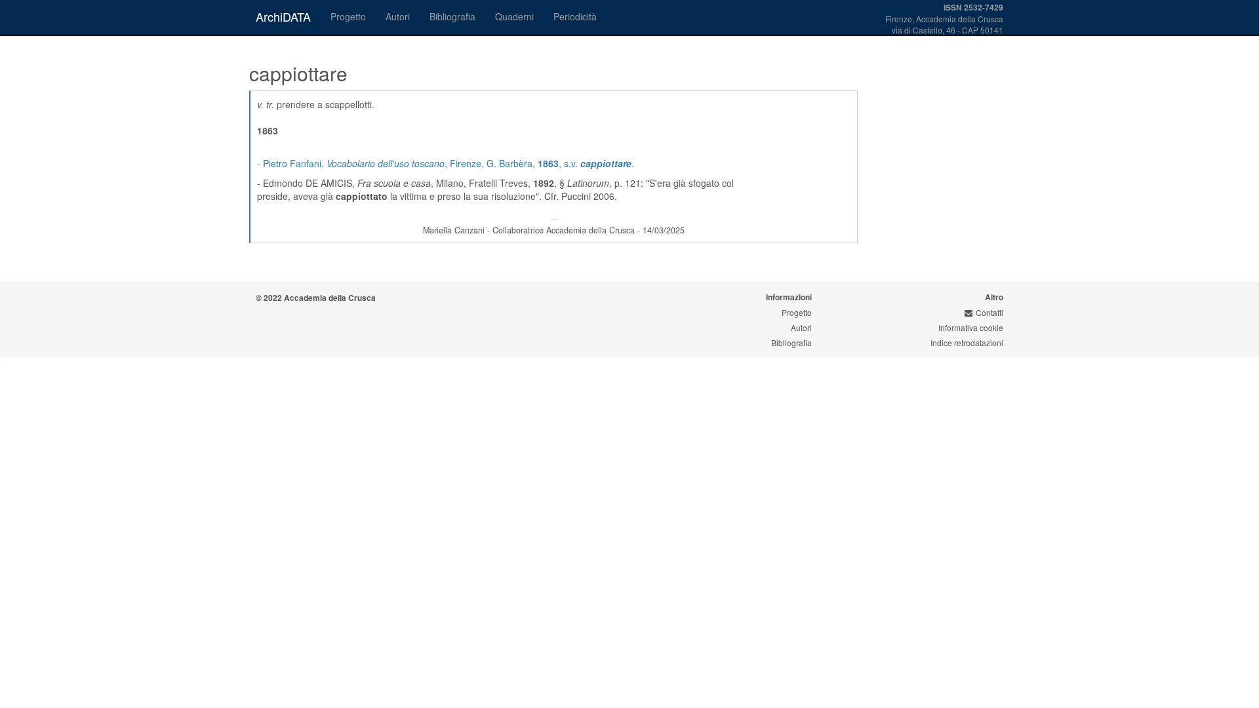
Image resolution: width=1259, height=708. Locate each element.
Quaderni (514, 16)
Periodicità (575, 16)
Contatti (989, 312)
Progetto (348, 16)
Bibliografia (452, 16)
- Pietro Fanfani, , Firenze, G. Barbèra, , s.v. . (445, 163)
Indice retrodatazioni (966, 342)
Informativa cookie (970, 327)
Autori (398, 16)
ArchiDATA (283, 16)
